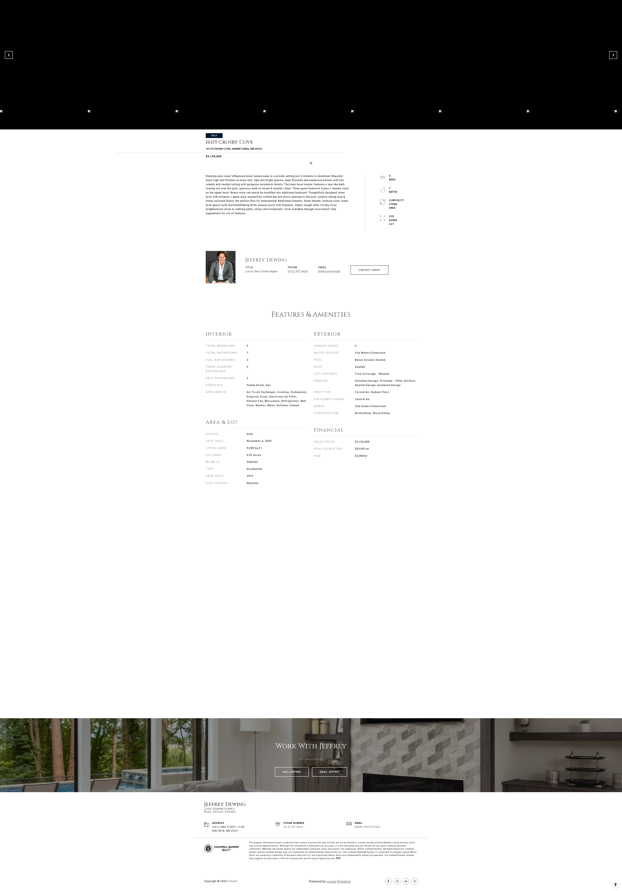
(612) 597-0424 (298, 271)
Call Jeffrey (292, 772)
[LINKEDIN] (406, 881)
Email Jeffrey (330, 772)
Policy (233, 881)
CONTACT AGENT (369, 270)
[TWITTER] (414, 881)
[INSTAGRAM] (397, 881)
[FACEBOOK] (388, 881)
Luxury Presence (339, 881)
